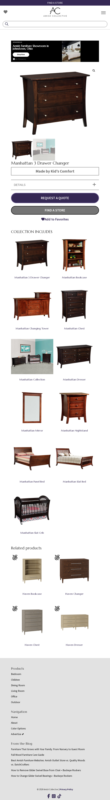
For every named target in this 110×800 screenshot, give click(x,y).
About (14, 722)
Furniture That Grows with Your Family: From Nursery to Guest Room (48, 749)
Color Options (18, 728)
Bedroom (16, 674)
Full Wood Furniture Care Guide (27, 754)
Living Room (17, 690)
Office (14, 696)
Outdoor (15, 702)
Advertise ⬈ (17, 734)
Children (15, 679)
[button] (93, 70)
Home (14, 717)
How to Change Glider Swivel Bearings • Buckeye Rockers (41, 775)
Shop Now (21, 54)
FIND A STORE (55, 2)
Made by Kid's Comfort (55, 171)
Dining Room (18, 685)
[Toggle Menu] (103, 12)
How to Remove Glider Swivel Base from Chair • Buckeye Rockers (46, 770)
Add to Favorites (57, 219)
